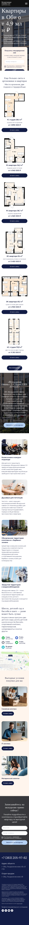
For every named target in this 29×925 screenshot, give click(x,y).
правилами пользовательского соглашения (16, 66)
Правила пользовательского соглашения (14, 907)
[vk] (6, 910)
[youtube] (9, 910)
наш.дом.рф (19, 903)
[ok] (12, 910)
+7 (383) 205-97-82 (14, 858)
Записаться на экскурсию (14, 842)
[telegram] (3, 910)
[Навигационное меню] (26, 3)
